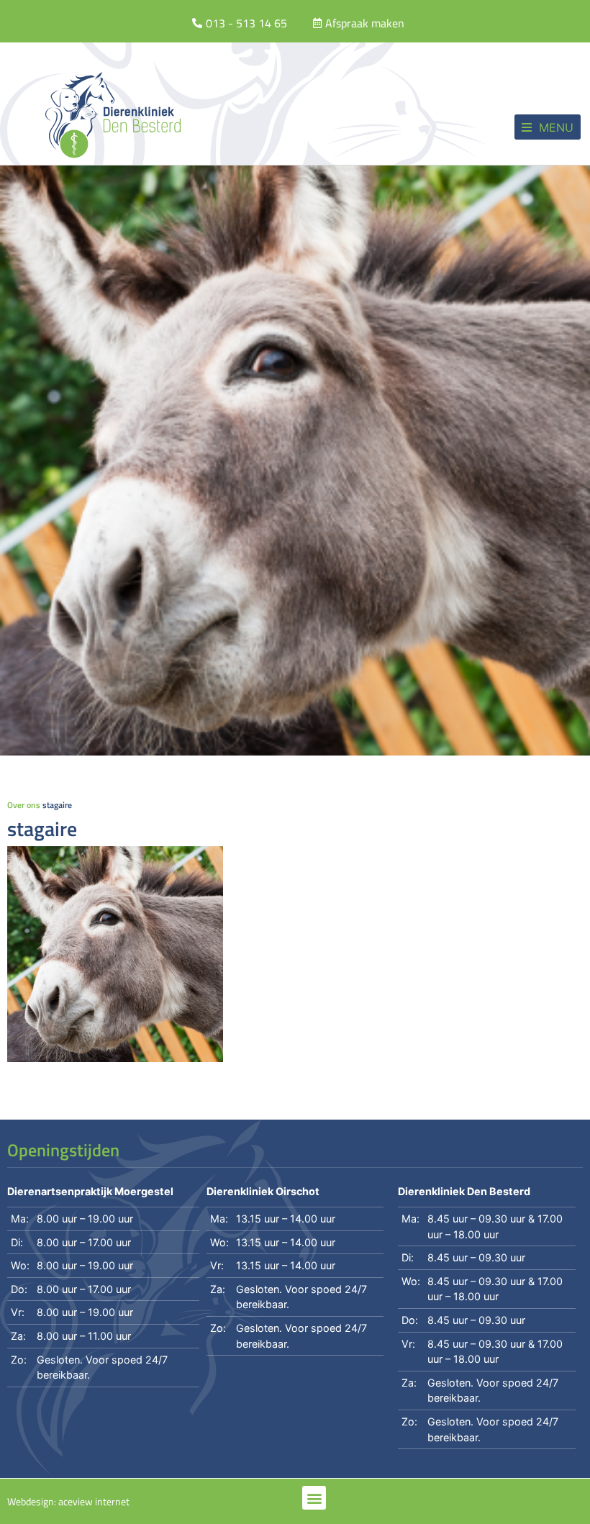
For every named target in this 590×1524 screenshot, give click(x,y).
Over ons (23, 805)
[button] (547, 127)
